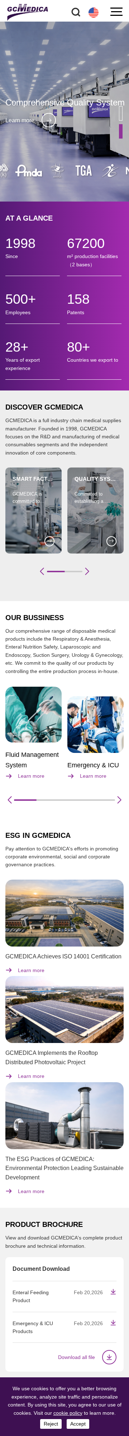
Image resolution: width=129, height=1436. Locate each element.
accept (78, 1424)
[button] (121, 113)
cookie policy (67, 1413)
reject (51, 1424)
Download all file (76, 1357)
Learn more (19, 120)
